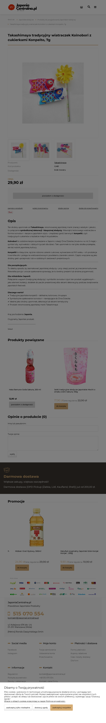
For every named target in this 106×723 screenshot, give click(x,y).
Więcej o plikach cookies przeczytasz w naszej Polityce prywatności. (34, 701)
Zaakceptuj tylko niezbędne (18, 708)
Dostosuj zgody (41, 708)
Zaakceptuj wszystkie (61, 708)
